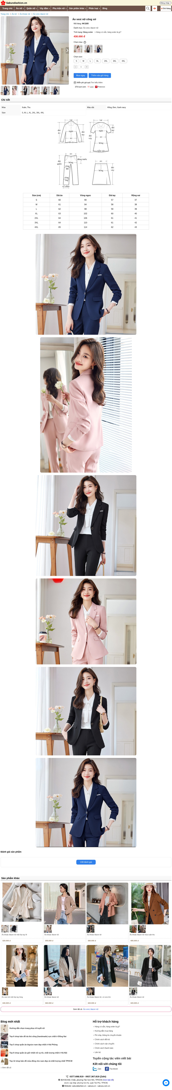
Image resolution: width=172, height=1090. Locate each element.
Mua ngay (80, 75)
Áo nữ (19, 8)
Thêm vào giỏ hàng (99, 75)
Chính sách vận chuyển (104, 1044)
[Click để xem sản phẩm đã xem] (154, 8)
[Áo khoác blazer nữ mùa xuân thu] (150, 903)
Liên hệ (98, 1052)
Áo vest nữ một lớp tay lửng (12, 997)
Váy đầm (44, 8)
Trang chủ (7, 8)
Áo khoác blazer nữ (51, 935)
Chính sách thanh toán (104, 1048)
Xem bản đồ (108, 1080)
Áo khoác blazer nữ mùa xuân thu (142, 935)
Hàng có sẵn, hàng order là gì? (108, 32)
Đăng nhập (165, 3)
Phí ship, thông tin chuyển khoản (108, 1035)
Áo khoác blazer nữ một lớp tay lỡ (14, 935)
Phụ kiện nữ (59, 8)
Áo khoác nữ (25, 14)
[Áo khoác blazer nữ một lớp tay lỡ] (22, 903)
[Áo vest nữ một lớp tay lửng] (22, 966)
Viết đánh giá (86, 862)
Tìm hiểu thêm (97, 82)
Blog (104, 8)
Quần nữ (31, 8)
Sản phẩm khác (76, 8)
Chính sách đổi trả (102, 1039)
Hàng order (88, 32)
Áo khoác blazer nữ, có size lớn (99, 997)
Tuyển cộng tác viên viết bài (112, 1058)
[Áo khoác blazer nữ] (64, 903)
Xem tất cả (6, 1067)
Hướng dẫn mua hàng (104, 1031)
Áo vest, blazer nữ (40, 14)
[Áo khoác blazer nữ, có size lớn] (107, 966)
